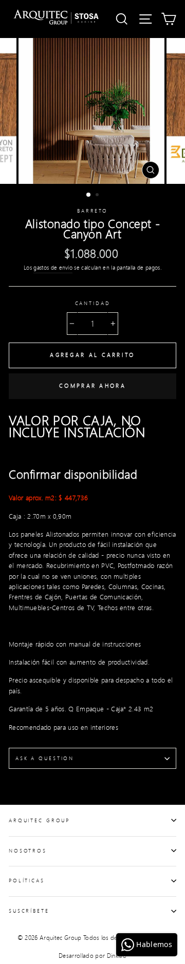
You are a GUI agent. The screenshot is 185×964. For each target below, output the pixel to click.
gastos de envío (52, 267)
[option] (92, 111)
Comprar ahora (92, 386)
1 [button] (88, 195)
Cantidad (92, 303)
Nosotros (28, 850)
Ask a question (44, 758)
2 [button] (98, 195)
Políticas (27, 880)
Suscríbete (29, 910)
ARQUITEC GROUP (39, 820)
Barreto (92, 210)
